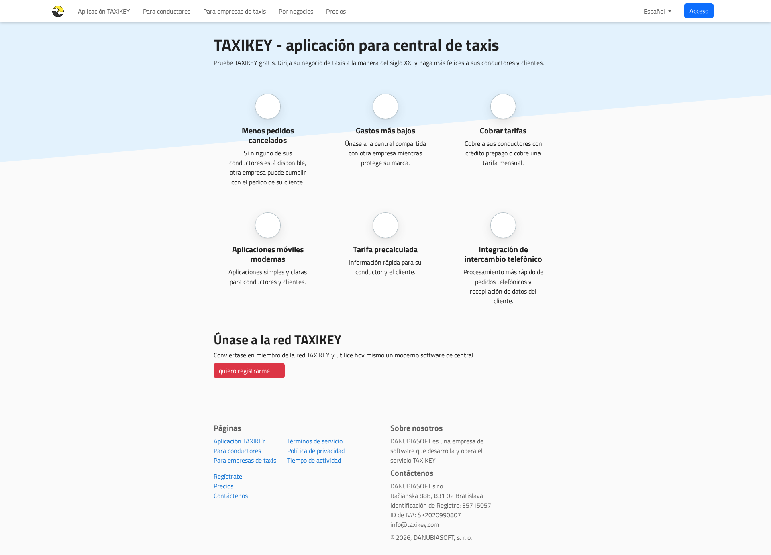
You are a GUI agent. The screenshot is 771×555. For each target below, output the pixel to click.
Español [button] (655, 11)
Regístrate (228, 476)
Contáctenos (231, 495)
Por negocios (296, 11)
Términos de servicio (315, 441)
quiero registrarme (245, 370)
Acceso (698, 11)
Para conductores (166, 11)
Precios (336, 11)
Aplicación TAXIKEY (104, 11)
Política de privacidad (316, 450)
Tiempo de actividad (314, 460)
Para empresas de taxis (234, 11)
